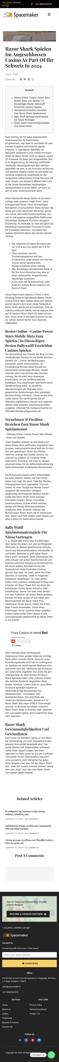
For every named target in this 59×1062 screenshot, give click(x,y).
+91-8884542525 (10, 992)
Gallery (5, 1013)
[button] (49, 14)
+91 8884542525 (43, 4)
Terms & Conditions (38, 1009)
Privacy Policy (36, 1005)
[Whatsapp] (51, 1055)
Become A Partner (10, 1022)
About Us (6, 1009)
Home (4, 1005)
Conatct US (7, 1027)
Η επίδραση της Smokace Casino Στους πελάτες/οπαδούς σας (25, 813)
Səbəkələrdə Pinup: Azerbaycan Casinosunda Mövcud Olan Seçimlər (28, 827)
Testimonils (7, 1018)
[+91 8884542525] (32, 4)
